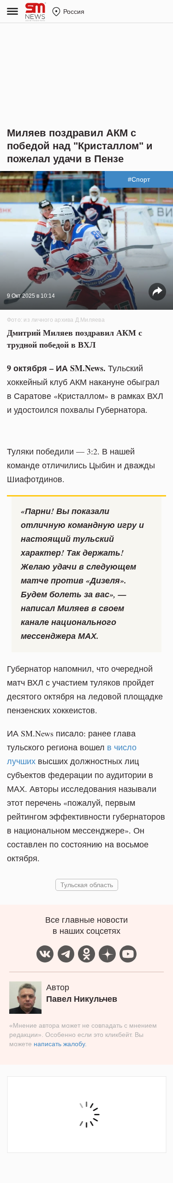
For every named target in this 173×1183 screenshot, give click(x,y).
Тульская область (86, 884)
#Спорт (139, 179)
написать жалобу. (60, 1044)
